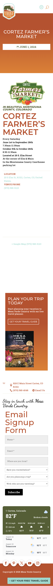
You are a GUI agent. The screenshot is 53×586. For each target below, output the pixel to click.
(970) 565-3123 (11, 188)
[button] (10, 527)
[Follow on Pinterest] (14, 563)
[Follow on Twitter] (22, 563)
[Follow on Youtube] (30, 563)
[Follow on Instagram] (38, 563)
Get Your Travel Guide (23, 321)
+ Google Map (19, 244)
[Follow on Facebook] (6, 563)
